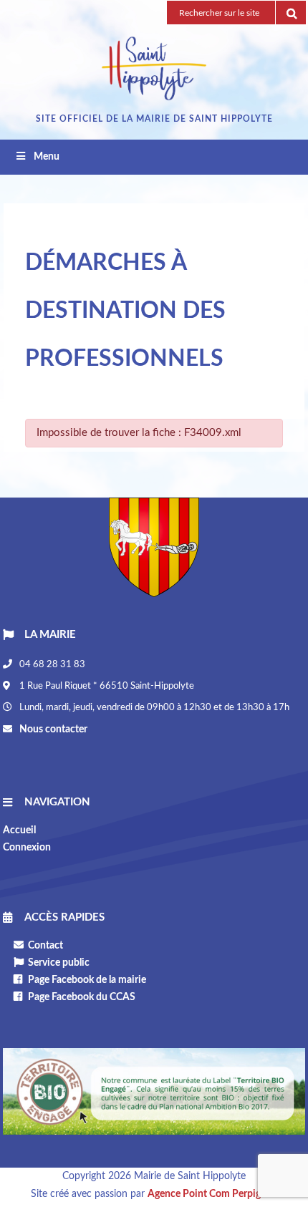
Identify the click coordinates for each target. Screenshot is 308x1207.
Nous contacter (52, 729)
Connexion (27, 848)
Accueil (19, 830)
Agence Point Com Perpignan (212, 1194)
